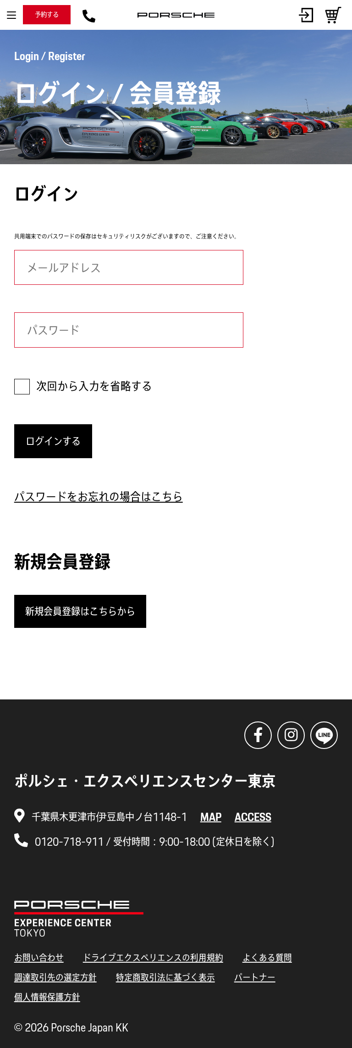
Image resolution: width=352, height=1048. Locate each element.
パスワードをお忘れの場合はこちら (98, 496)
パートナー (254, 977)
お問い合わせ (39, 957)
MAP (210, 816)
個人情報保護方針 (47, 997)
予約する (47, 14)
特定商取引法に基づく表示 (165, 977)
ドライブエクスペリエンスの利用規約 (153, 957)
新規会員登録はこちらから (80, 611)
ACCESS (253, 816)
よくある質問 (267, 957)
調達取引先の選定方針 (55, 977)
